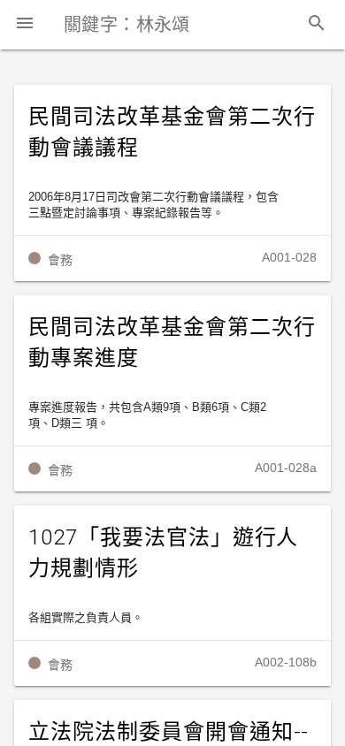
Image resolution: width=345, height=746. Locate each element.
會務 (60, 260)
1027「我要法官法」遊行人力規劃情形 (163, 553)
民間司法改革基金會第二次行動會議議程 (171, 132)
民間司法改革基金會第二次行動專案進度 (171, 342)
